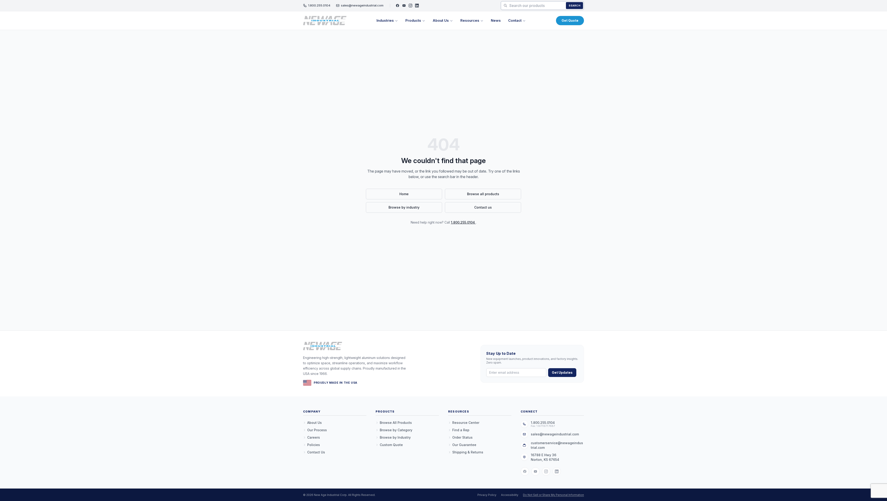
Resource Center (465, 423)
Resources (469, 20)
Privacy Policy (486, 495)
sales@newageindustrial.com (362, 5)
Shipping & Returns (467, 452)
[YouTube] (404, 5)
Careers (313, 437)
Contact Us (316, 452)
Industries (385, 20)
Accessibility (509, 495)
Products (413, 20)
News (496, 20)
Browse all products (483, 194)
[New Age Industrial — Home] (324, 20)
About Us (441, 20)
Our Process (317, 430)
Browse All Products (396, 423)
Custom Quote (391, 445)
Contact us (483, 207)
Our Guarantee (464, 445)
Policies (313, 445)
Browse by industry (404, 207)
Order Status (462, 437)
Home (404, 194)
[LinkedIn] (417, 5)
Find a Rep (460, 430)
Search (574, 5)
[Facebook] (397, 5)
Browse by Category (396, 430)
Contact (515, 20)
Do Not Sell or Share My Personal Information (553, 495)
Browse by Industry (395, 437)
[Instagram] (410, 5)
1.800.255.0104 (319, 5)
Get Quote (570, 20)
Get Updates (562, 372)
